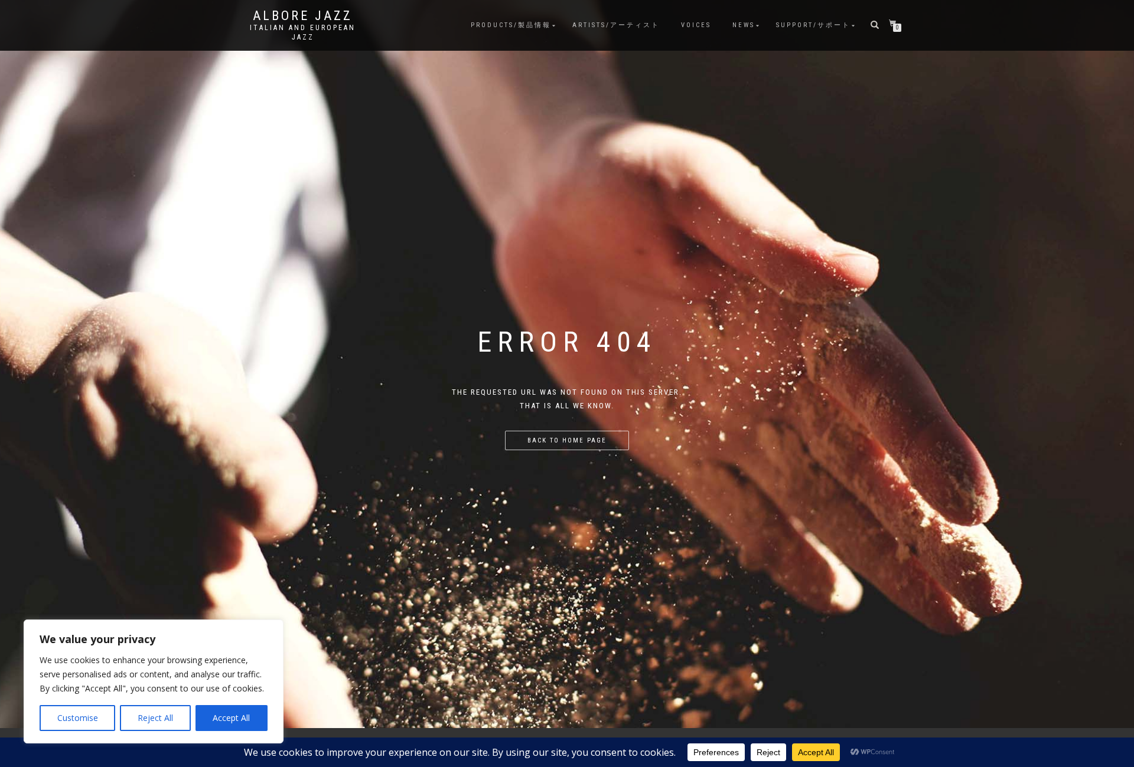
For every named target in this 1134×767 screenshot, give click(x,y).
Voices (696, 25)
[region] (154, 681)
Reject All (155, 717)
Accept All (231, 717)
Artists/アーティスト (616, 25)
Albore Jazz (303, 16)
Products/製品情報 (511, 25)
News (743, 25)
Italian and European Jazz (303, 32)
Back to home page (567, 440)
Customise (77, 717)
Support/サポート (813, 25)
